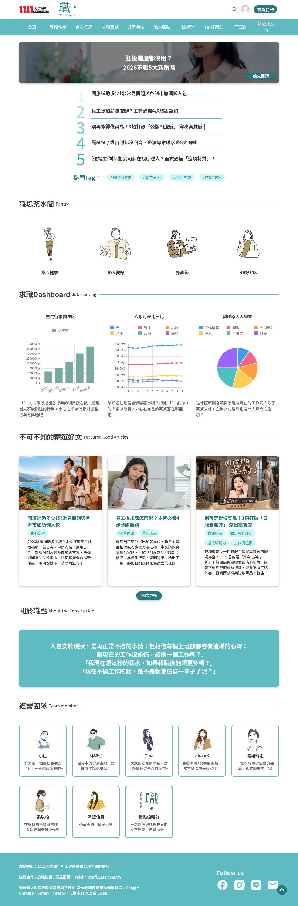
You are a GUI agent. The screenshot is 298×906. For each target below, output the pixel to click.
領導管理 (126, 533)
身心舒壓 (37, 533)
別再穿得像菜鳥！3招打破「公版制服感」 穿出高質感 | (148, 126)
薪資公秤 (83, 866)
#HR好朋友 (120, 177)
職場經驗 (214, 533)
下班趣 (240, 27)
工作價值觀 (243, 543)
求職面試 (110, 27)
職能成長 (149, 533)
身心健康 (84, 27)
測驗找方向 (265, 27)
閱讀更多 (149, 595)
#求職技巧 (211, 177)
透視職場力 (216, 543)
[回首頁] (47, 9)
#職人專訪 (181, 177)
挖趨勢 (188, 27)
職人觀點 (162, 27)
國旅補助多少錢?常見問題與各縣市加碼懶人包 (139, 93)
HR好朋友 (214, 27)
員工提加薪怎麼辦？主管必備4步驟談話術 (134, 110)
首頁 (32, 27)
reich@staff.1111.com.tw (98, 877)
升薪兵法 (136, 27)
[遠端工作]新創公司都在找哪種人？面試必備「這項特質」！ (153, 158)
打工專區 (68, 866)
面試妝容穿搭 (241, 533)
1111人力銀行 (49, 866)
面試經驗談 (100, 866)
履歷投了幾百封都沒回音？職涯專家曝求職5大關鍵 (144, 142)
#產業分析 (151, 177)
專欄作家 (58, 27)
